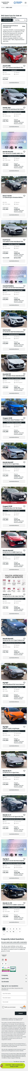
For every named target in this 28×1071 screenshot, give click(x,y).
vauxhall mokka (8, 286)
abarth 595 (6, 66)
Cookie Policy (12, 1053)
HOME (3, 7)
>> (4, 934)
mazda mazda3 (8, 462)
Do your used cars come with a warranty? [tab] (14, 942)
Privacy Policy (5, 1053)
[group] (14, 54)
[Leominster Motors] (5, 3)
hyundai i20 (7, 374)
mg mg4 (5, 727)
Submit (21, 1013)
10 (13, 931)
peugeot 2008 (7, 418)
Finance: (16, 119)
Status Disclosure (16, 1056)
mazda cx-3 (7, 594)
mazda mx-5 (7, 771)
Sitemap (18, 1058)
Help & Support (12, 1058)
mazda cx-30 (7, 903)
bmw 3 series (7, 196)
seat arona (6, 330)
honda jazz (7, 108)
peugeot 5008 (7, 506)
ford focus (6, 240)
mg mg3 (5, 683)
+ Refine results (7, 20)
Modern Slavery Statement (14, 1055)
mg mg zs (6, 859)
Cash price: (5, 77)
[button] (25, 56)
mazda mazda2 (8, 152)
